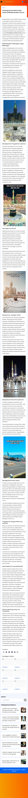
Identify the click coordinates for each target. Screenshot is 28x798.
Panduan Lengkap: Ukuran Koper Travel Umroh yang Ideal (11, 753)
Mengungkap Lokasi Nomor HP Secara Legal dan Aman (10, 761)
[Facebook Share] (6, 652)
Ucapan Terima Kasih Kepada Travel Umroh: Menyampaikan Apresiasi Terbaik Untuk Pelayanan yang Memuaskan (10, 719)
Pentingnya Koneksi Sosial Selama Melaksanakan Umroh (13, 11)
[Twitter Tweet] (3, 652)
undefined (4, 667)
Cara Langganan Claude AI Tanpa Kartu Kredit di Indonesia (11, 736)
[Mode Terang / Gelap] (23, 1)
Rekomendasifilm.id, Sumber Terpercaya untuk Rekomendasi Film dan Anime (11, 744)
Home (3, 7)
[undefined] (8, 662)
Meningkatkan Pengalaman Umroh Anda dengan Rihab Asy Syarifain (11, 727)
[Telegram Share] (9, 652)
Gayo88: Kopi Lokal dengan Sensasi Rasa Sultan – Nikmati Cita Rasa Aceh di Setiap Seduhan (10, 710)
